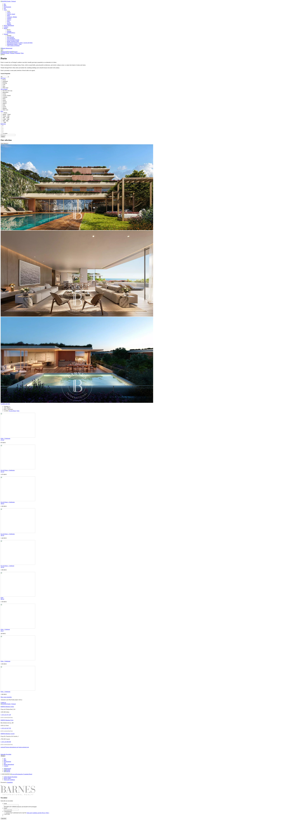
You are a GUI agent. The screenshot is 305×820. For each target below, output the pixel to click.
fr (4, 771)
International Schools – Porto (14, 44)
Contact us (3, 702)
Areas (5, 9)
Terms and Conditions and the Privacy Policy (37, 812)
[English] (9, 51)
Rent (5, 5)
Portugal (9, 31)
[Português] (4, 51)
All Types (3, 78)
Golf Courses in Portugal (13, 45)
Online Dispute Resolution (10, 777)
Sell (5, 8)
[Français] (14, 51)
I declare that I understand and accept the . (27, 812)
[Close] (1, 785)
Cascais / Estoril (11, 14)
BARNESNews (11, 32)
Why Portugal (10, 37)
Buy (5, 4)
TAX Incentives (11, 38)
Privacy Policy (7, 778)
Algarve (9, 19)
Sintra (8, 15)
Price (2, 111)
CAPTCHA (7, 814)
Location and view (5, 403)
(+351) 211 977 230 (6, 714)
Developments (7, 7)
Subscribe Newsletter (6, 754)
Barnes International (9, 25)
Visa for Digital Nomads (13, 39)
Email (5, 803)
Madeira (9, 24)
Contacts (6, 27)
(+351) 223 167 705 (6, 728)
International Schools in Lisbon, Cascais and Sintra (19, 42)
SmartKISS (10, 782)
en (4, 770)
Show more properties (6, 697)
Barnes (5, 28)
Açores (9, 22)
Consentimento (8, 811)
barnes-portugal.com (24, 747)
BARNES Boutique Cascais (7, 733)
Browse (3, 756)
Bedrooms (3, 124)
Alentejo (9, 18)
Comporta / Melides (12, 17)
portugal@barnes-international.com (9, 747)
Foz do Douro (12, 410)
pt (4, 768)
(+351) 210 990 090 (6, 741)
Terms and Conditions (9, 779)
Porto (8, 21)
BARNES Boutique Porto (7, 720)
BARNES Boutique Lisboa (7, 706)
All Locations (4, 89)
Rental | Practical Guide (13, 41)
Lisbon (8, 12)
